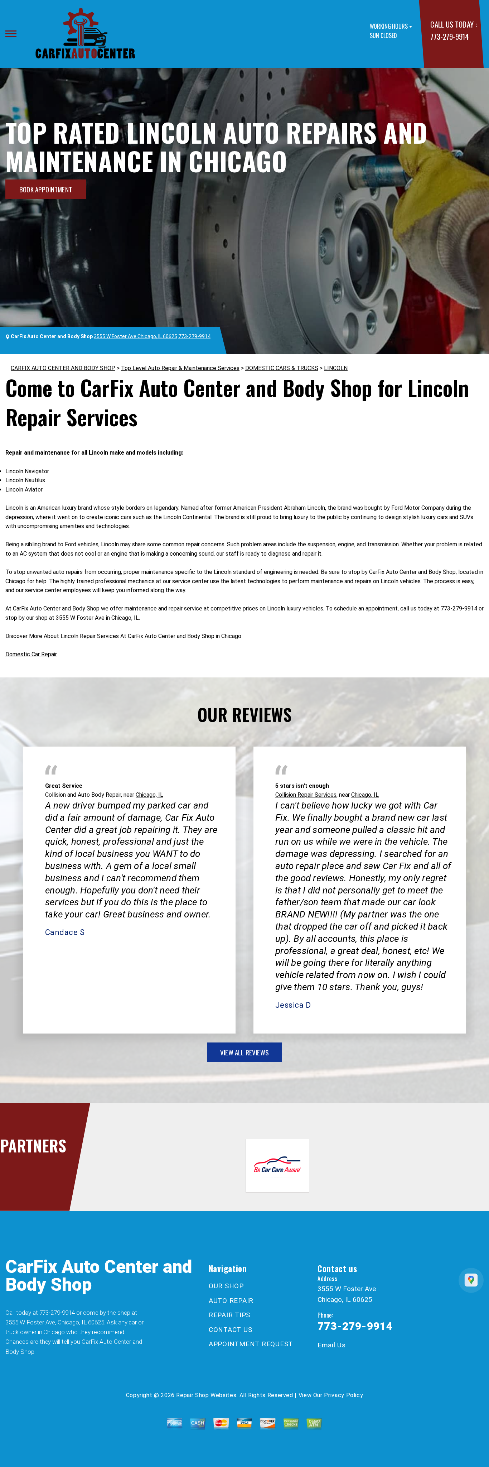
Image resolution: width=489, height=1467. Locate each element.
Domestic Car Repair (31, 654)
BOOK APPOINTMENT (45, 189)
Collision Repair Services (306, 794)
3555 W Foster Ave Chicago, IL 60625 (135, 336)
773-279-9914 (449, 36)
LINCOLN (336, 368)
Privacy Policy (343, 1395)
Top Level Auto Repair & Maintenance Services (180, 368)
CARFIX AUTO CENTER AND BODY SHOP (63, 368)
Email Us (332, 1345)
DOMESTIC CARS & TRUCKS (281, 368)
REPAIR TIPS (229, 1315)
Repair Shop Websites (206, 1395)
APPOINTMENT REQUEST (251, 1344)
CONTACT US (230, 1329)
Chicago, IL (149, 794)
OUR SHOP (226, 1286)
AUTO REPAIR (231, 1300)
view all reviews (244, 1052)
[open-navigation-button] (10, 33)
